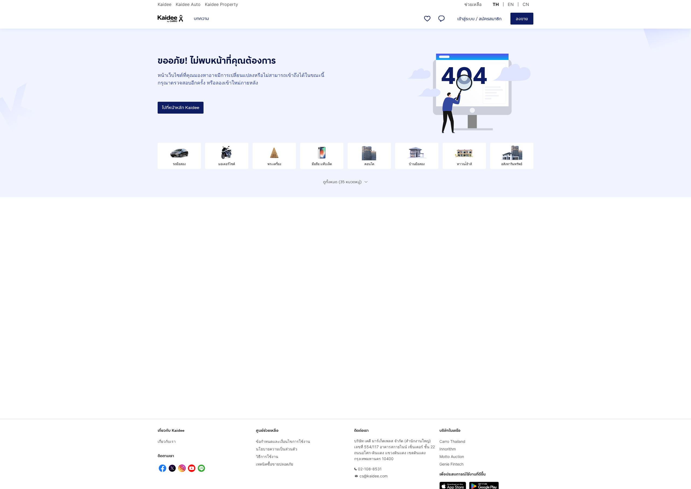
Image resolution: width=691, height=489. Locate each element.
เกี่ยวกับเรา (167, 441)
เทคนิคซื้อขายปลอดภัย (274, 464)
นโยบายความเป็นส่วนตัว (276, 449)
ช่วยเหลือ (473, 4)
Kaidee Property (221, 4)
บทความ (201, 18)
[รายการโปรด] (427, 18)
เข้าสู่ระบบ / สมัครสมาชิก (479, 19)
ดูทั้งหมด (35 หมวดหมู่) (342, 182)
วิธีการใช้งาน (267, 456)
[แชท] (441, 18)
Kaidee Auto (188, 4)
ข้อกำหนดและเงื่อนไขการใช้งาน (283, 441)
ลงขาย (522, 19)
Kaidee (164, 4)
